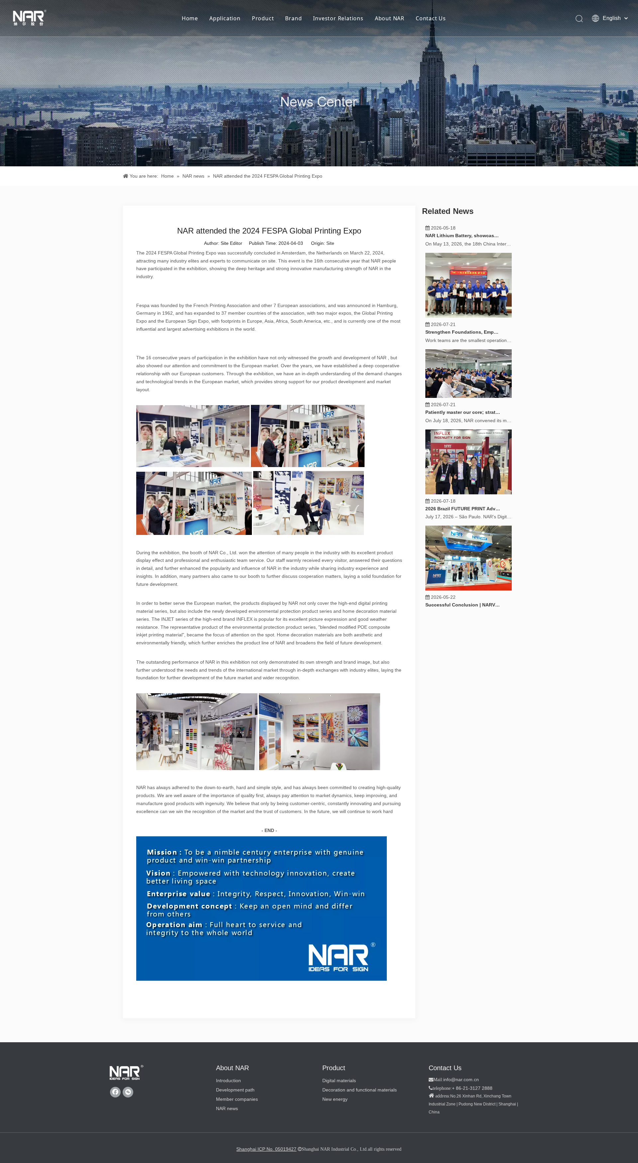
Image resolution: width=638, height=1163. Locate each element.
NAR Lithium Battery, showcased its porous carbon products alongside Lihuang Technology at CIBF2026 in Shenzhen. (462, 254)
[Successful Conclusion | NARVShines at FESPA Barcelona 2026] (468, 607)
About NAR (389, 18)
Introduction (228, 1080)
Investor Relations (338, 18)
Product (263, 18)
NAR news (227, 1108)
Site (330, 243)
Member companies (237, 1099)
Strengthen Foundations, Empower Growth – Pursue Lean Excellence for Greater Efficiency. (462, 351)
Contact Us (431, 18)
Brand (293, 18)
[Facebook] (115, 1092)
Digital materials (339, 1080)
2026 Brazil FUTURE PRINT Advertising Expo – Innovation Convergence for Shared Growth (462, 527)
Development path (235, 1089)
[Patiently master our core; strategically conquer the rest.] (468, 415)
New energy (335, 1099)
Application (225, 18)
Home (190, 18)
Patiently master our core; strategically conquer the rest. (462, 431)
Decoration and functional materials (359, 1089)
